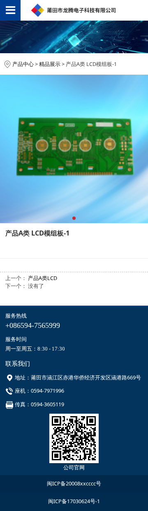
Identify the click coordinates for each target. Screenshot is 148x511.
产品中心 (23, 64)
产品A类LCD (42, 278)
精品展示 (49, 64)
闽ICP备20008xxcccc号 (74, 483)
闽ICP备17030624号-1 (74, 501)
